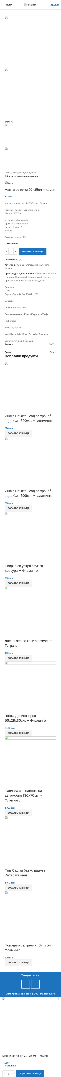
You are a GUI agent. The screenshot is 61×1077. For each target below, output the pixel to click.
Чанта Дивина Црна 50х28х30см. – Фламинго (25, 718)
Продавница (19, 172)
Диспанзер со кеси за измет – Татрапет (28, 643)
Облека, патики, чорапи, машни (21, 176)
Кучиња (33, 172)
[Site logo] (30, 4)
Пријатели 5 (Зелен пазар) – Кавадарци (25, 280)
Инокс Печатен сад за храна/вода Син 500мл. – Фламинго (28, 493)
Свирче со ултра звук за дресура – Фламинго (24, 568)
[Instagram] (35, 984)
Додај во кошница (32, 251)
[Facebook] (25, 984)
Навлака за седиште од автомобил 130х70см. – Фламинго (24, 795)
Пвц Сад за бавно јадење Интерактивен (25, 873)
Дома (8, 172)
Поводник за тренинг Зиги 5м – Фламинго (30, 948)
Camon (52, 352)
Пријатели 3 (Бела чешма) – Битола (33, 277)
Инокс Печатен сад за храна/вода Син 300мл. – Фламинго (28, 418)
